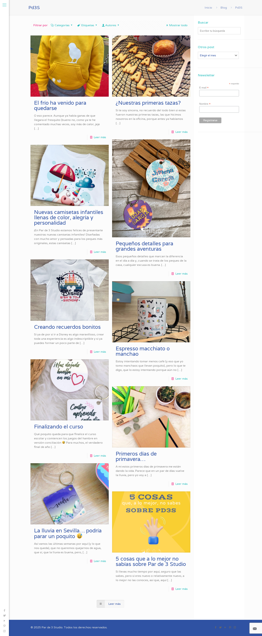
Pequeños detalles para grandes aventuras (144, 246)
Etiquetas (87, 25)
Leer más (100, 137)
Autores (110, 25)
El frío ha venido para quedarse (60, 105)
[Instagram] (4, 631)
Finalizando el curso (58, 426)
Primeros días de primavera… (136, 456)
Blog (223, 7)
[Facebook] (4, 610)
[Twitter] (4, 615)
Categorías (62, 25)
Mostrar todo (178, 25)
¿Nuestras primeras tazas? (148, 102)
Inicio (208, 7)
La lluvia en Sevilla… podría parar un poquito (68, 533)
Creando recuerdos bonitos (67, 326)
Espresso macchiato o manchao (143, 351)
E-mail (204, 87)
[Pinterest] (4, 626)
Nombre (204, 104)
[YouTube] (4, 621)
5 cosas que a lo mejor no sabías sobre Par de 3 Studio (151, 561)
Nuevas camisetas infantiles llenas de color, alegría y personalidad (68, 217)
